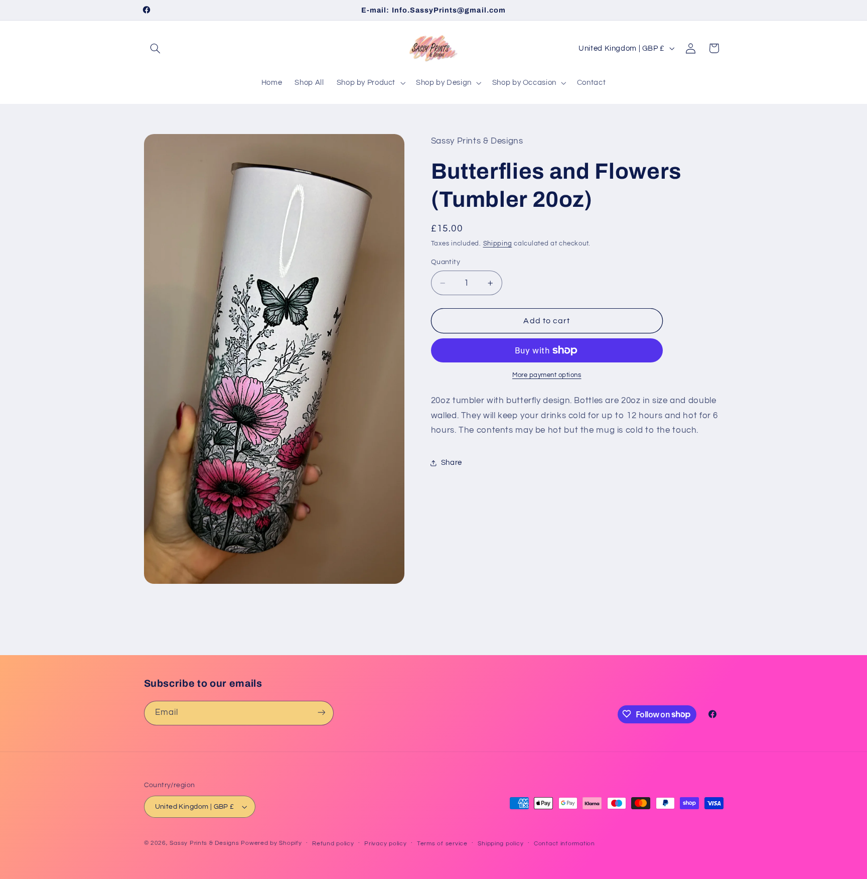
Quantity (445, 262)
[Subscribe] (321, 712)
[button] (155, 48)
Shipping (497, 243)
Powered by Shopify (271, 843)
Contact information (564, 843)
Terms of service (442, 843)
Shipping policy (500, 843)
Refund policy (333, 843)
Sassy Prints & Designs (204, 843)
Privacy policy (385, 843)
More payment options (547, 375)
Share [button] (451, 462)
